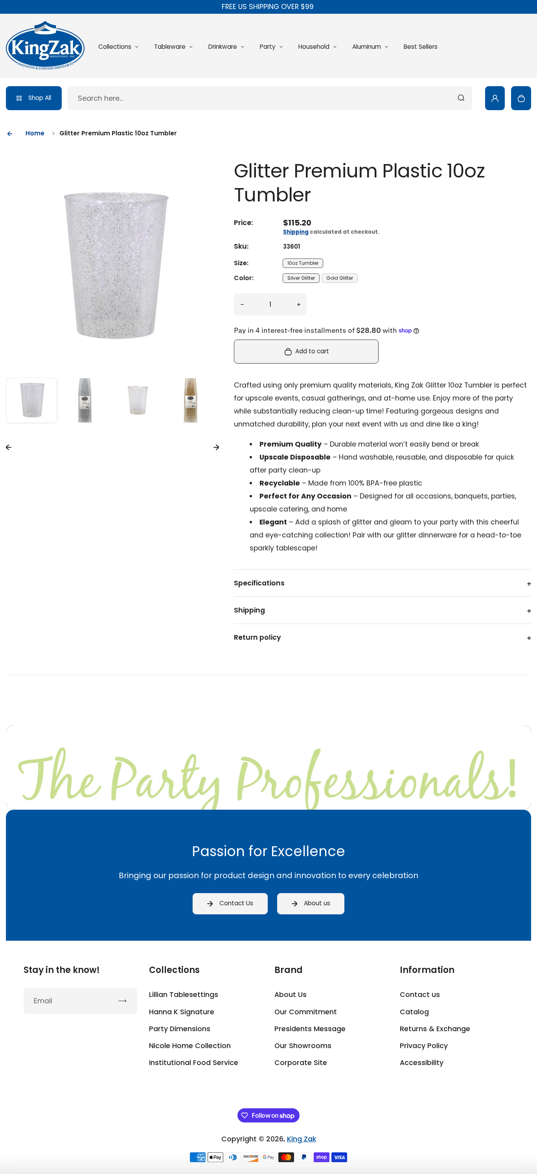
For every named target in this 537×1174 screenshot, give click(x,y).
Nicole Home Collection (190, 1045)
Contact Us (236, 903)
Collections (114, 46)
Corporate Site (300, 1062)
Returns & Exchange (435, 1029)
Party (268, 46)
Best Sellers (421, 46)
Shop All (39, 98)
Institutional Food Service (193, 1062)
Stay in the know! (62, 970)
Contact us (420, 994)
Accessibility (421, 1062)
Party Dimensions (179, 1029)
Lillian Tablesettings (183, 994)
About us (317, 903)
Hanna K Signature (181, 1012)
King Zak (301, 1139)
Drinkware (222, 46)
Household (313, 46)
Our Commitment (305, 1012)
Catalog (414, 1012)
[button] (31, 403)
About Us (290, 994)
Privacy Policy (424, 1045)
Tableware (170, 46)
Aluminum (366, 46)
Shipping (296, 232)
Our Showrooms (302, 1045)
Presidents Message (310, 1029)
